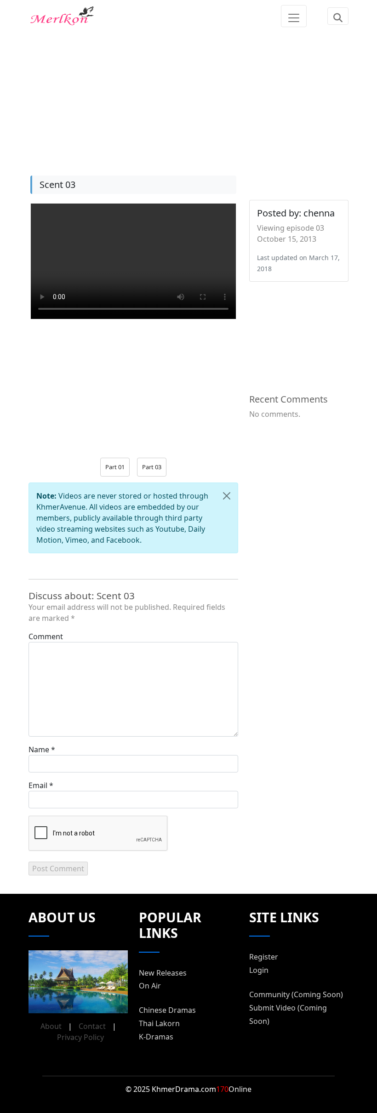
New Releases (163, 973)
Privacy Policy (80, 1037)
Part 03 (151, 467)
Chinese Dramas (167, 1010)
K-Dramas (156, 1037)
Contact (92, 1026)
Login (258, 970)
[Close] (227, 496)
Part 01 (115, 467)
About (51, 1026)
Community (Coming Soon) (296, 994)
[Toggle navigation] (294, 16)
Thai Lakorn (159, 1023)
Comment (46, 636)
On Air (150, 986)
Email (38, 785)
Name (39, 749)
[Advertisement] (188, 96)
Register (263, 957)
